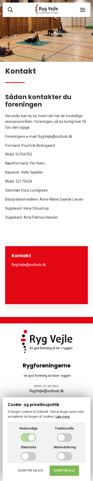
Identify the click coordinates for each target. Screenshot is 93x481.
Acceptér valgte (30, 470)
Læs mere (63, 416)
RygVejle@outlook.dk (46, 391)
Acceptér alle (64, 470)
